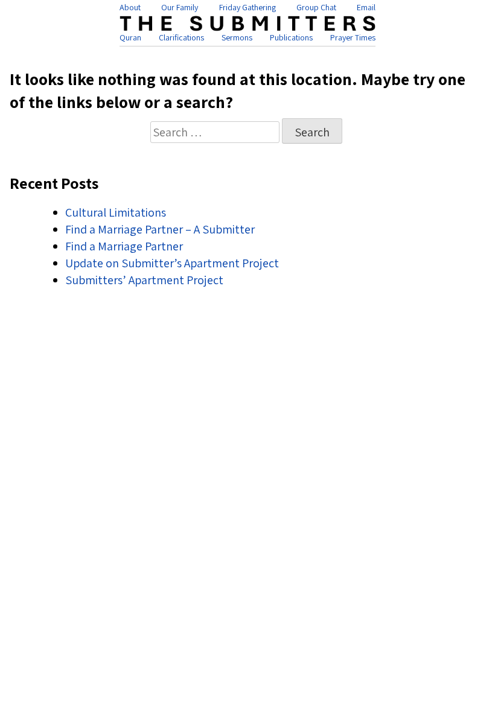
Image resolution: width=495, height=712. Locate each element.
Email (366, 7)
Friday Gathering (247, 7)
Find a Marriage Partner (124, 246)
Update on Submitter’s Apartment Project (172, 263)
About (130, 7)
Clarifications (181, 37)
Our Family (179, 7)
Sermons (237, 37)
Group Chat (316, 7)
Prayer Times (352, 37)
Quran (130, 37)
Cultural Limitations (115, 212)
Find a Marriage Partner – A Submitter (160, 229)
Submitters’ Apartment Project (144, 280)
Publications (291, 37)
